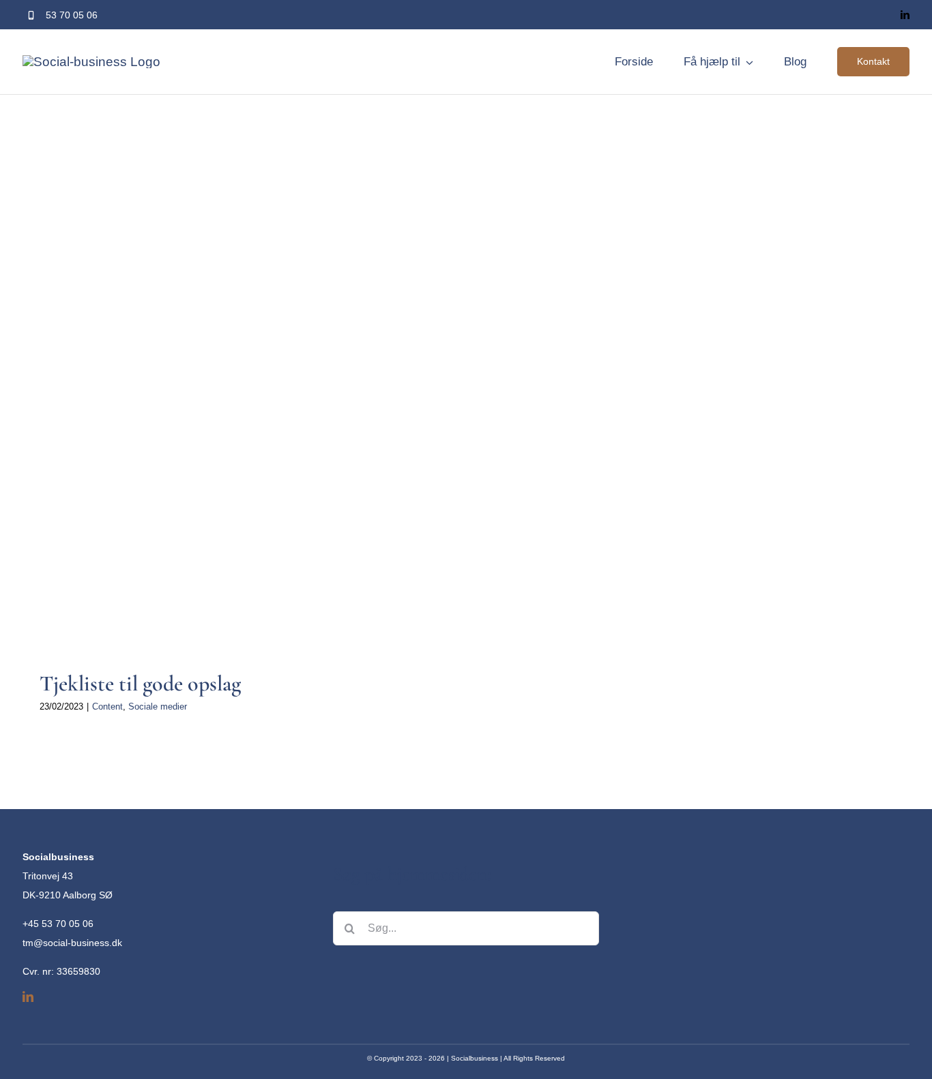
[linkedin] (905, 14)
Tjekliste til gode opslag (140, 683)
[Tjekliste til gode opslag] (231, 517)
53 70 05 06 (72, 15)
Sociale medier (249, 533)
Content (199, 533)
